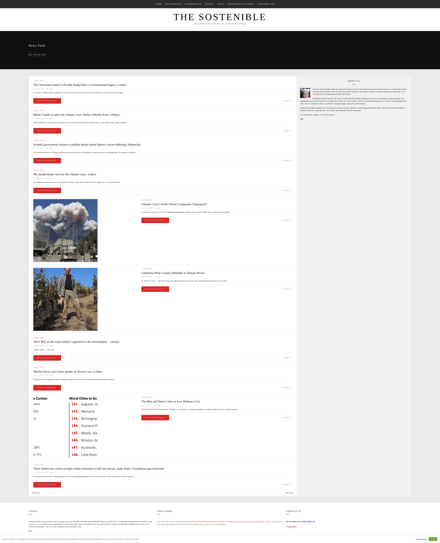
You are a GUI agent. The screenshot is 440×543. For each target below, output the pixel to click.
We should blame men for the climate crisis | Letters (64, 174)
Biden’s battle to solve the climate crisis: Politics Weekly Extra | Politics (76, 114)
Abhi (51, 89)
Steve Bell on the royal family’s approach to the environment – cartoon (76, 341)
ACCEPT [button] (433, 539)
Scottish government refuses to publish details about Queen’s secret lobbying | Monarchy (87, 144)
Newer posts (289, 493)
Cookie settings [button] (421, 539)
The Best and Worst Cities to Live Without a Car (170, 401)
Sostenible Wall (267, 4)
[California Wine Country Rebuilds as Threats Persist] (85, 299)
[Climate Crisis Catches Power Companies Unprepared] (85, 230)
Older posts (36, 493)
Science (209, 4)
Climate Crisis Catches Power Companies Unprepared (174, 204)
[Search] (282, 4)
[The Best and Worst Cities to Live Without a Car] (85, 427)
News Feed (39, 80)
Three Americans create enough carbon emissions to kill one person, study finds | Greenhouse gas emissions (98, 468)
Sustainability (173, 4)
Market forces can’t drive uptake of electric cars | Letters (67, 371)
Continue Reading (46, 100)
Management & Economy (241, 4)
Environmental (193, 4)
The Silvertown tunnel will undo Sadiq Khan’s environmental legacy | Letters (80, 84)
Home (159, 4)
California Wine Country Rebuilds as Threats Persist (173, 273)
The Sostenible (220, 17)
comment (286, 101)
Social (220, 4)
